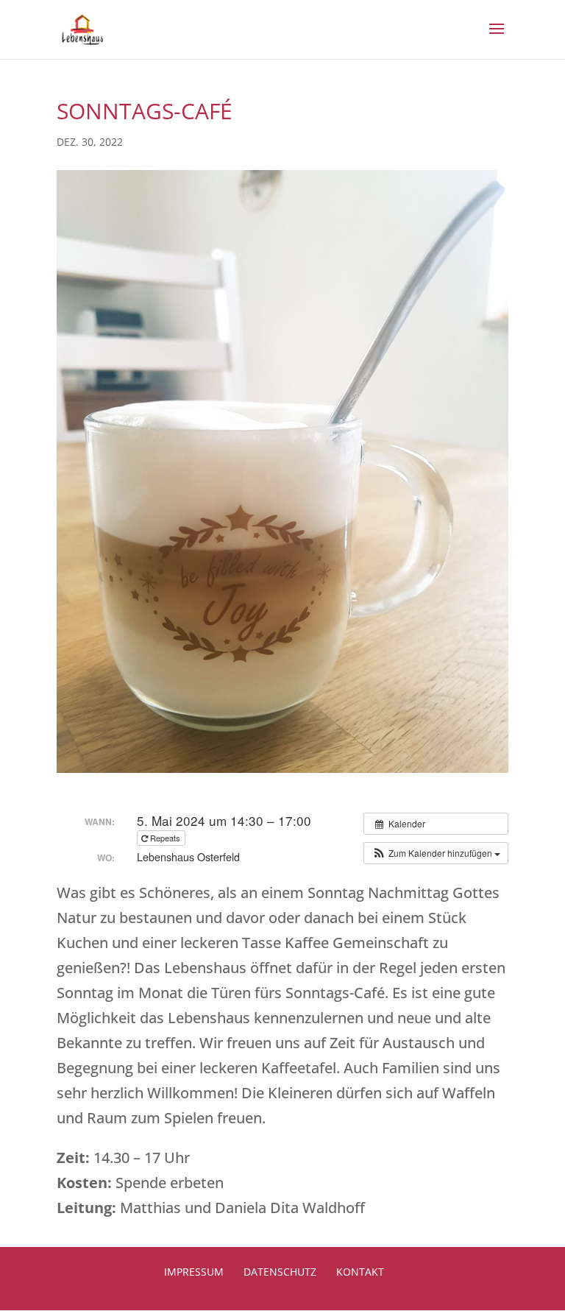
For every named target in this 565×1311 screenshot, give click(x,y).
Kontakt (360, 1272)
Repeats (165, 838)
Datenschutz (280, 1272)
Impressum (194, 1272)
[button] (436, 853)
